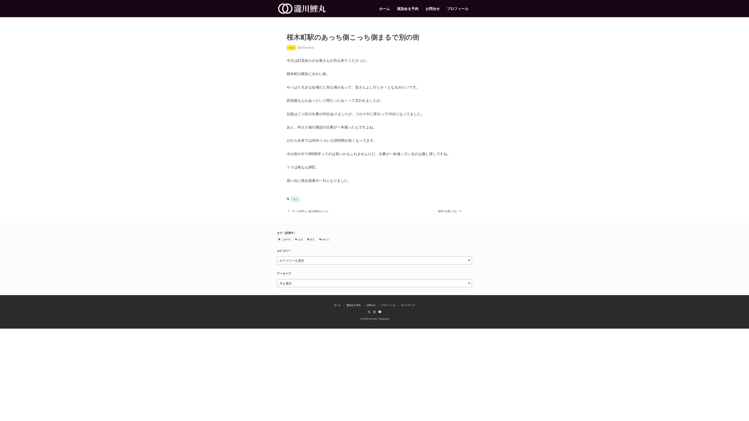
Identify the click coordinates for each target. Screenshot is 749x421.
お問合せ (433, 8)
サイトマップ (408, 305)
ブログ (291, 47)
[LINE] (379, 311)
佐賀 (300, 239)
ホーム (384, 8)
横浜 (295, 199)
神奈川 (325, 239)
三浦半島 (286, 239)
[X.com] (369, 311)
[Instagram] (374, 311)
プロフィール (458, 8)
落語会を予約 (408, 8)
